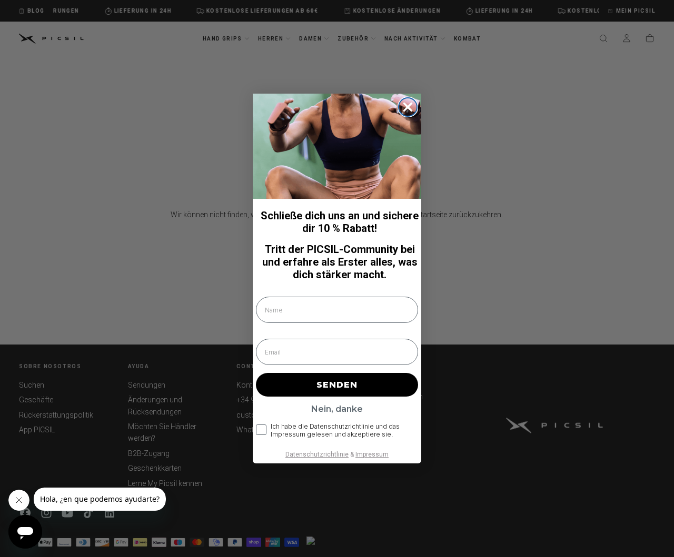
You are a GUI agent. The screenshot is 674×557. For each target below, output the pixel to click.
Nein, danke (337, 409)
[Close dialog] (408, 107)
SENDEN (337, 385)
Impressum (372, 454)
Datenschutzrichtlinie (317, 454)
